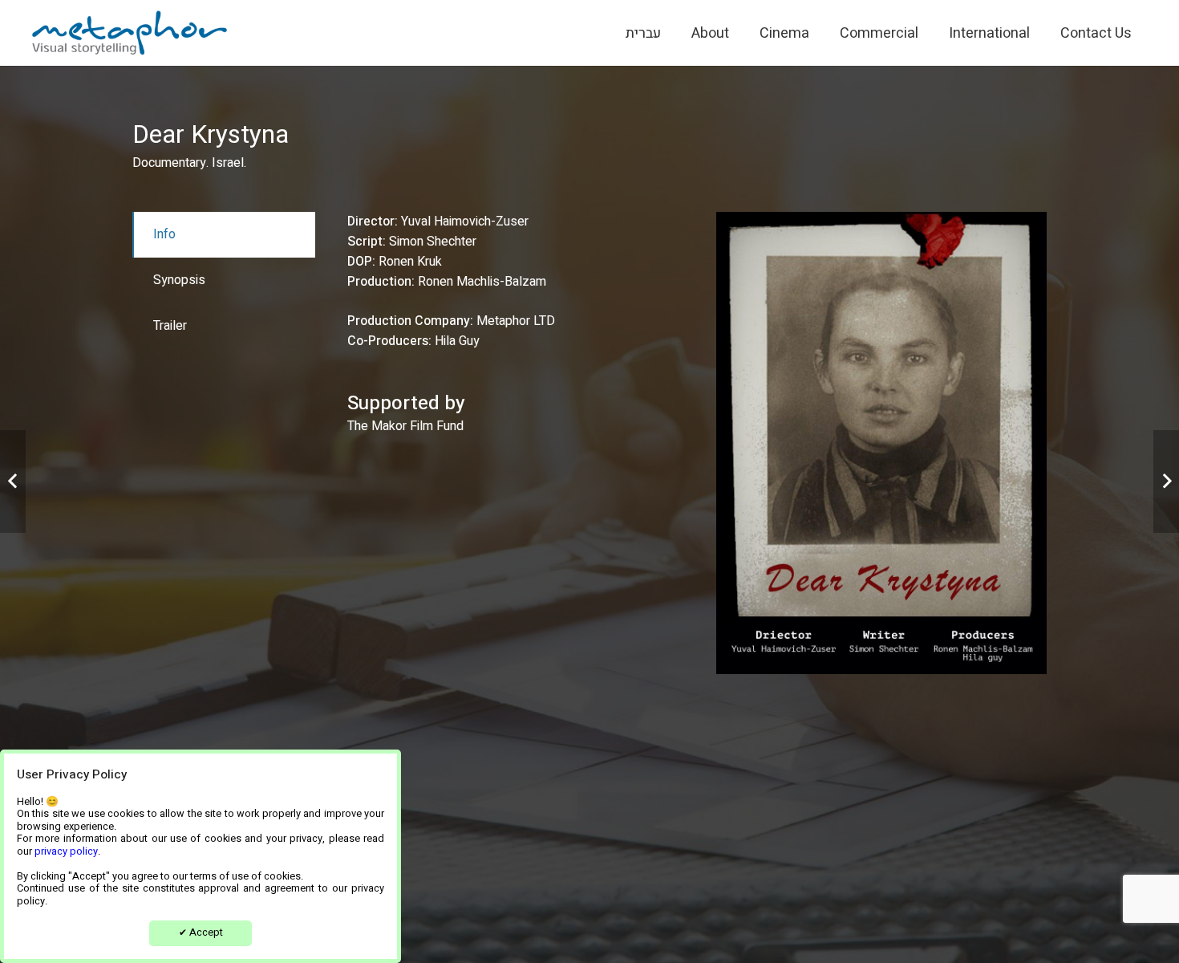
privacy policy (66, 851)
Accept (201, 932)
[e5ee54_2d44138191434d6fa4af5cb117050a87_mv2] (129, 32)
